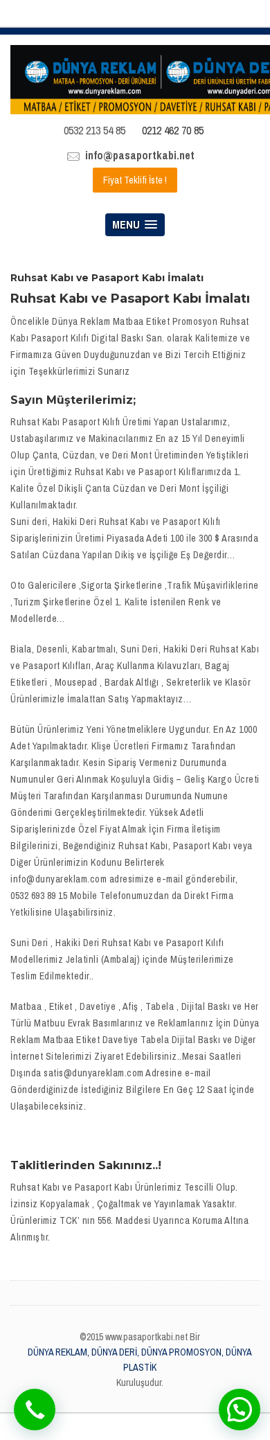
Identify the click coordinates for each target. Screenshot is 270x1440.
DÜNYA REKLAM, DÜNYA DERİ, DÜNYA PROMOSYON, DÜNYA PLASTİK (140, 1360)
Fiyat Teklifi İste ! (135, 180)
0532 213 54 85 (94, 130)
